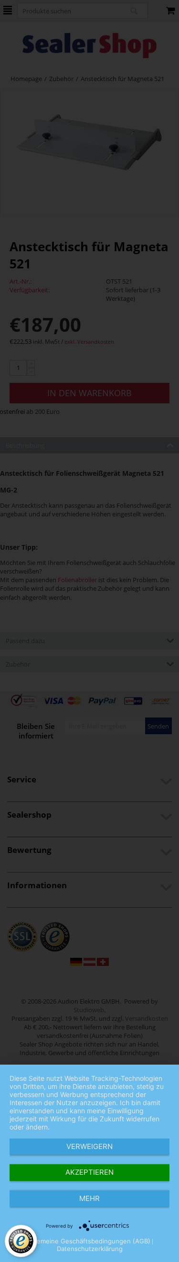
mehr (89, 1198)
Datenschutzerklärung (90, 1248)
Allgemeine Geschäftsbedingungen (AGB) (88, 1241)
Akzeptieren (89, 1172)
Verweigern (89, 1146)
